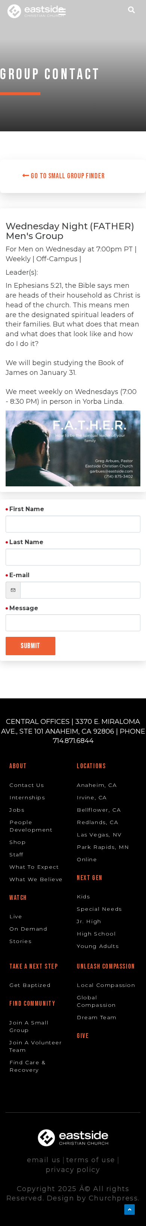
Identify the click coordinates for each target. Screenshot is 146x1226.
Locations (91, 766)
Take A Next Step (33, 966)
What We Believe (36, 879)
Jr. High (89, 921)
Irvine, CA (92, 797)
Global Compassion (96, 1001)
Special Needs (99, 909)
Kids (83, 896)
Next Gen (90, 878)
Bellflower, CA (99, 809)
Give (83, 1036)
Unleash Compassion (106, 966)
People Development (31, 826)
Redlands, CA (97, 822)
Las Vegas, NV (99, 834)
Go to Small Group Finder (67, 176)
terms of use (90, 1160)
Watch (18, 898)
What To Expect (34, 866)
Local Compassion (106, 985)
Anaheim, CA (97, 785)
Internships (27, 797)
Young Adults (98, 946)
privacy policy (73, 1170)
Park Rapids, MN (103, 847)
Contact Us (26, 785)
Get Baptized (30, 985)
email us (44, 1160)
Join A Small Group (28, 1026)
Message (23, 608)
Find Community (32, 1004)
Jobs (16, 809)
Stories (20, 941)
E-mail (19, 575)
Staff (16, 854)
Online (87, 859)
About (18, 766)
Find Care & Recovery (27, 1066)
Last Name (26, 542)
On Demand (28, 928)
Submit (30, 645)
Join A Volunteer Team (35, 1046)
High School (96, 933)
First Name (26, 509)
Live (15, 916)
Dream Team (97, 1017)
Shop (17, 842)
